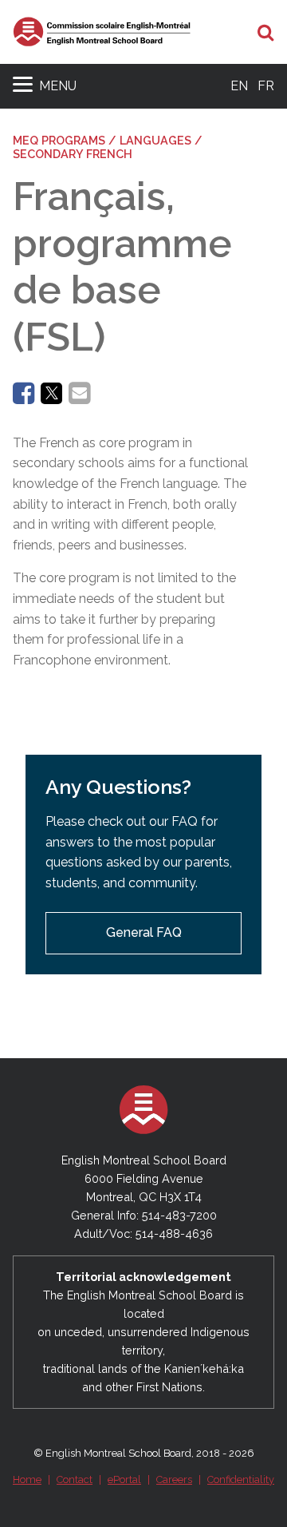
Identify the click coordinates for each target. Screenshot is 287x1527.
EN (239, 85)
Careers (174, 1479)
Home (27, 1479)
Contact (74, 1479)
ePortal (124, 1479)
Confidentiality (240, 1479)
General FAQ (144, 932)
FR (266, 85)
